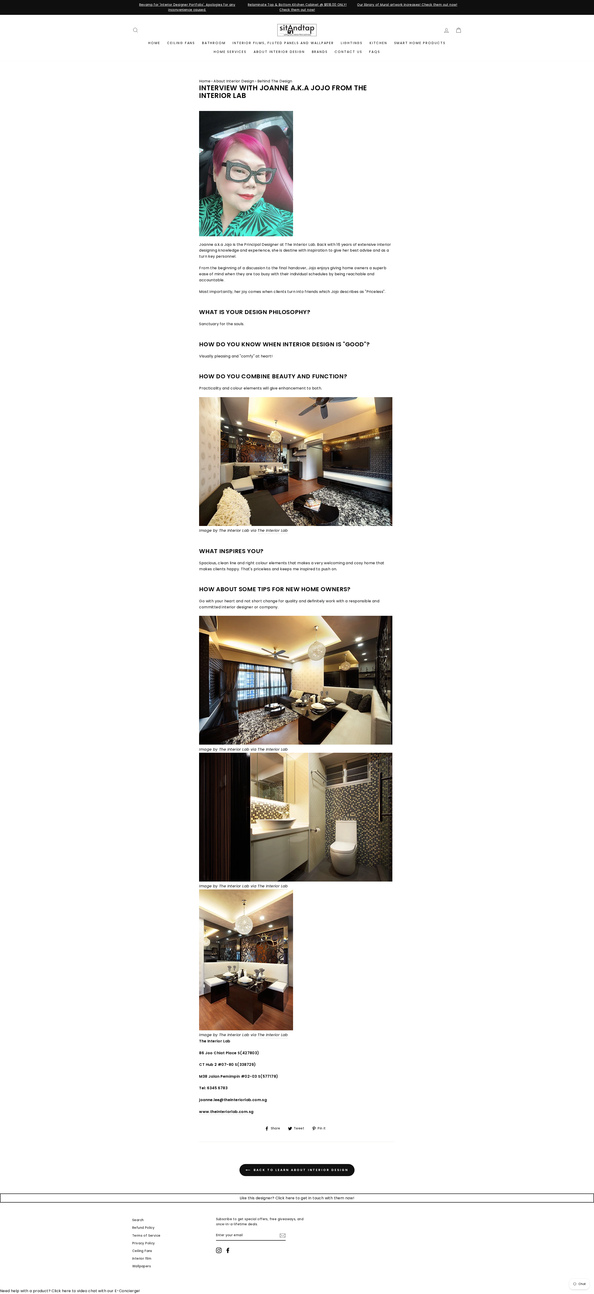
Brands (320, 51)
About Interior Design (279, 51)
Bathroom (214, 43)
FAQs (374, 51)
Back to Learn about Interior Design (300, 1170)
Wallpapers (141, 1266)
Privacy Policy (143, 1243)
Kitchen (378, 43)
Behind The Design (274, 81)
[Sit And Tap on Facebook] (228, 1250)
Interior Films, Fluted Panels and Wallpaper (283, 43)
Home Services (230, 51)
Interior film (141, 1258)
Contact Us (348, 51)
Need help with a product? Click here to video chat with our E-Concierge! (70, 1291)
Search (138, 1220)
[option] (187, 7)
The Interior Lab (273, 530)
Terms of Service (146, 1235)
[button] (297, 462)
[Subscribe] (283, 1235)
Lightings (352, 43)
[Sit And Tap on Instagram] (219, 1250)
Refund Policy (143, 1228)
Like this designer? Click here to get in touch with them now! (297, 1198)
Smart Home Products (420, 43)
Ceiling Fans (181, 43)
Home (154, 43)
